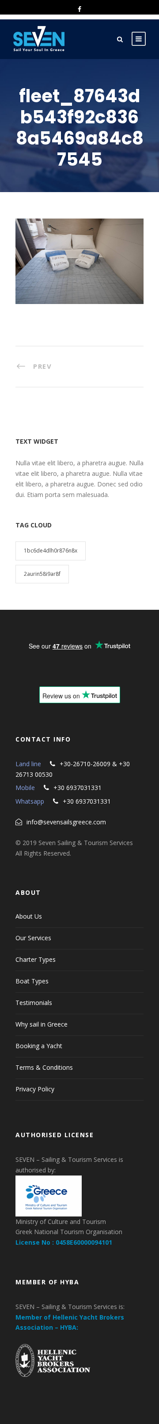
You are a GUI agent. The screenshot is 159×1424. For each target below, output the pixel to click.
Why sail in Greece (41, 1024)
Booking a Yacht (38, 1046)
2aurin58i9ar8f (42, 574)
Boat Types (32, 981)
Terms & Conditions (44, 1067)
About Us (28, 916)
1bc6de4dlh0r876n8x (50, 550)
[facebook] (79, 9)
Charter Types (35, 959)
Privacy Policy (34, 1089)
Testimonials (33, 1002)
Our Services (33, 938)
